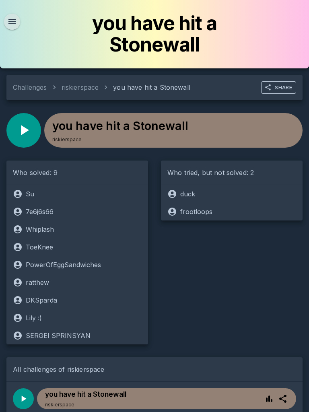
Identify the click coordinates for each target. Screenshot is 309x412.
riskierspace (80, 87)
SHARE (283, 87)
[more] (283, 399)
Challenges (30, 87)
